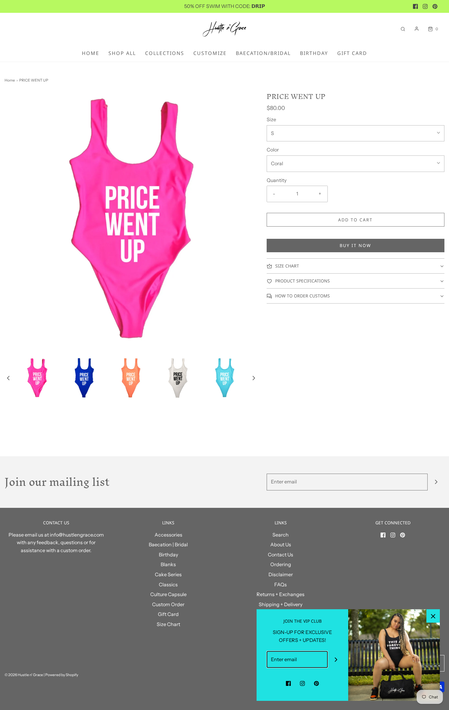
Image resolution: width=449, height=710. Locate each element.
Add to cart (355, 220)
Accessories (168, 535)
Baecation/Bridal (263, 53)
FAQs (280, 584)
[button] (8, 378)
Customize (210, 53)
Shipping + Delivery (280, 604)
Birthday (314, 53)
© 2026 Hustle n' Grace (24, 674)
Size (271, 119)
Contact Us (280, 555)
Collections (164, 53)
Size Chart (168, 624)
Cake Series (168, 574)
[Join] (436, 482)
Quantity (277, 180)
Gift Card (352, 53)
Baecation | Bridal (168, 544)
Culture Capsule (168, 594)
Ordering (280, 564)
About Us (280, 544)
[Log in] (416, 28)
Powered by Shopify (61, 674)
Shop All (122, 53)
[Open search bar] (402, 29)
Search (280, 535)
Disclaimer (280, 574)
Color (273, 150)
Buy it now (355, 245)
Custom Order (168, 604)
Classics (168, 584)
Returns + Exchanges (281, 594)
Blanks (168, 564)
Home (90, 53)
